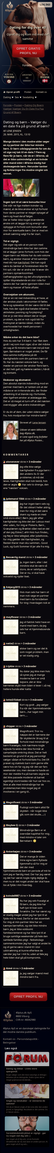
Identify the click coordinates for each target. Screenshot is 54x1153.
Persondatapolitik (27, 1039)
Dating (7, 97)
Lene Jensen (39, 422)
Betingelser (9, 1042)
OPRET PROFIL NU (28, 996)
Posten (27, 91)
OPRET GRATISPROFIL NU (28, 51)
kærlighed (23, 262)
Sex (17, 97)
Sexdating (28, 97)
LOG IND (45, 4)
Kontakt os (41, 91)
